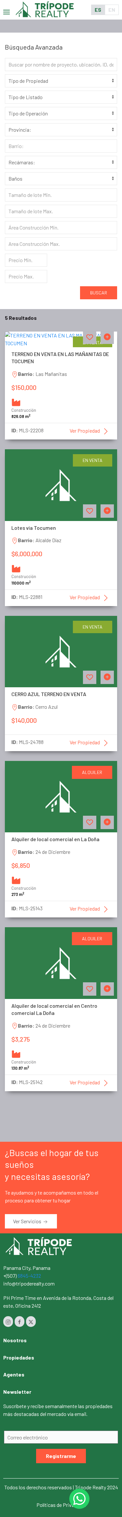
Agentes (13, 1374)
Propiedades (18, 1357)
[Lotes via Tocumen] (61, 484)
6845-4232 (29, 1275)
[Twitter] (31, 1321)
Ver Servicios (27, 1221)
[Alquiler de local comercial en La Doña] (61, 796)
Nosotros (15, 1340)
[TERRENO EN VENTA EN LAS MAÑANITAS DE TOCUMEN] (61, 338)
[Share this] (107, 337)
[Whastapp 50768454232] (79, 1499)
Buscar (98, 292)
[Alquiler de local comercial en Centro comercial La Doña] (61, 962)
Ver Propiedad (85, 430)
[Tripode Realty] (39, 1245)
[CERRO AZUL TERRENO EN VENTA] (61, 651)
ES (98, 10)
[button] (6, 9)
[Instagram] (8, 1321)
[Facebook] (19, 1321)
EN (111, 10)
